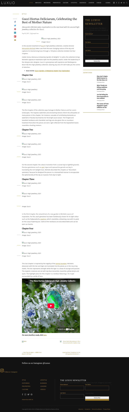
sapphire (43, 219)
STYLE (24, 380)
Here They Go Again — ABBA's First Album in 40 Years (31, 353)
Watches (38, 3)
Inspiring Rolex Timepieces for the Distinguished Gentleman (71, 353)
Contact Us (87, 409)
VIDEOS (42, 389)
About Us (81, 409)
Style (31, 3)
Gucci (43, 46)
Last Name (88, 50)
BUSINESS (43, 383)
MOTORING (26, 383)
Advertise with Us (27, 399)
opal (42, 167)
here (44, 335)
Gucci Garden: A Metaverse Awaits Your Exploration (52, 71)
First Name (88, 42)
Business (83, 3)
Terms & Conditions (96, 409)
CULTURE (25, 389)
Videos (99, 3)
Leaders (91, 3)
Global (108, 3)
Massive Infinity (55, 409)
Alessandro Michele (28, 48)
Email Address (89, 34)
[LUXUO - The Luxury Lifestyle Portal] (8, 2)
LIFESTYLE (43, 380)
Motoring (47, 3)
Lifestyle (74, 3)
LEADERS (43, 386)
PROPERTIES (26, 386)
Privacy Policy (107, 409)
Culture (65, 3)
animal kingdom (61, 263)
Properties (57, 3)
